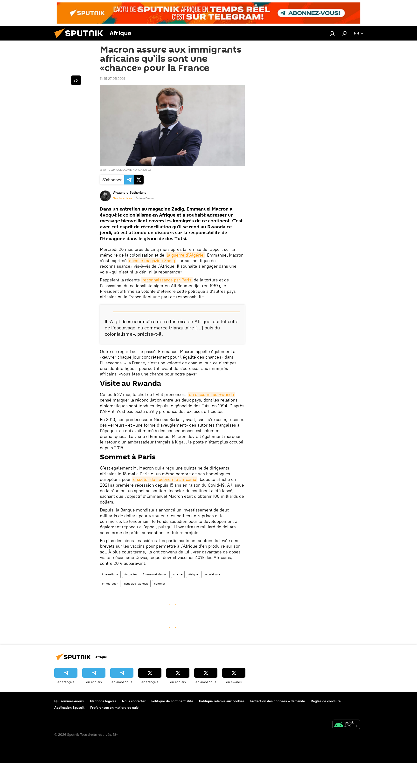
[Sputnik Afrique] (81, 39)
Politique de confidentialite (172, 701)
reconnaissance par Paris (166, 280)
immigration (110, 583)
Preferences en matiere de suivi (114, 707)
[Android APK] (346, 725)
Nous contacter (134, 701)
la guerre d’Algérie (185, 255)
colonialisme (212, 574)
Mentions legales (103, 701)
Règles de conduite (326, 701)
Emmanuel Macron (155, 574)
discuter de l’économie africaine (164, 479)
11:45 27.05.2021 (112, 78)
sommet (159, 583)
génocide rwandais (136, 583)
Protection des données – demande (277, 701)
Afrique (193, 574)
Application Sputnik (69, 707)
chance (177, 574)
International (110, 574)
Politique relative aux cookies (221, 701)
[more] (76, 80)
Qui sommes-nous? (69, 701)
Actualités (130, 574)
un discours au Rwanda (211, 394)
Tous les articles (122, 198)
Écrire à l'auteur (145, 198)
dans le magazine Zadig (152, 260)
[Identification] (332, 33)
